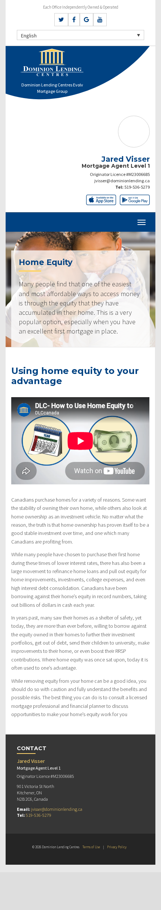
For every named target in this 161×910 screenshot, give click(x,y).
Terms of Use (91, 847)
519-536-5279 (137, 187)
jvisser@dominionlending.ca (122, 180)
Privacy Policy (117, 847)
